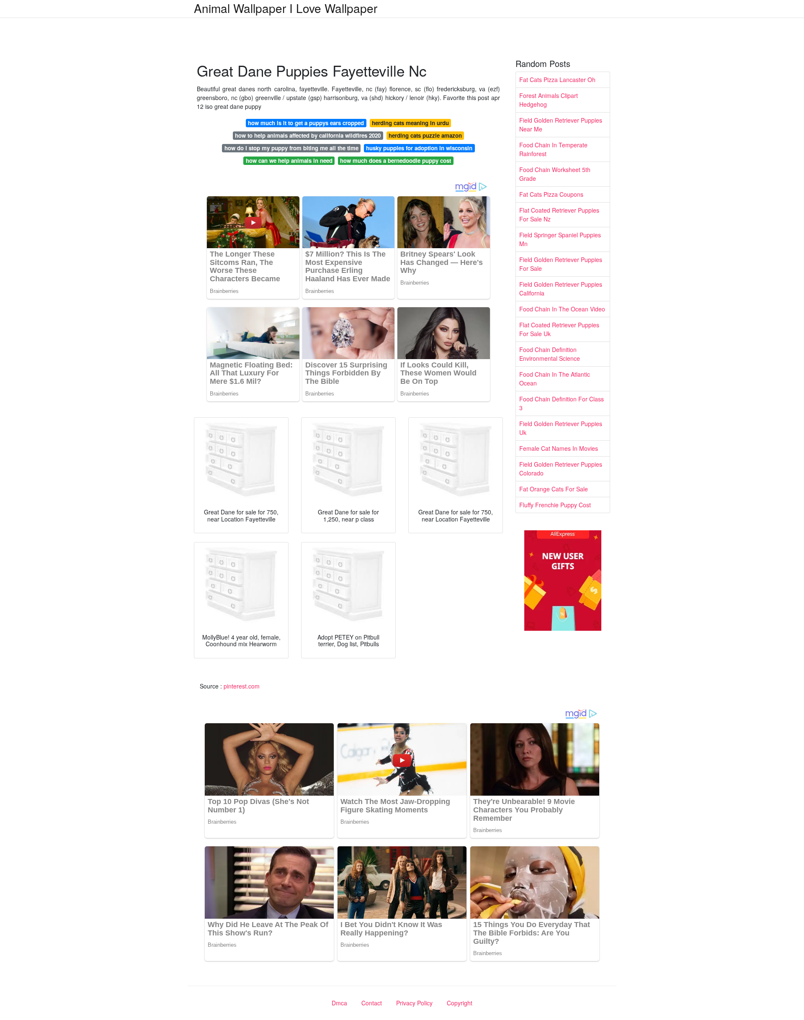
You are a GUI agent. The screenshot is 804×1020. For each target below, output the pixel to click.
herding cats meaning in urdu (410, 123)
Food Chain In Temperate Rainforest (553, 149)
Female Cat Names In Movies (558, 448)
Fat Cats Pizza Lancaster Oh (557, 79)
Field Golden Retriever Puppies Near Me (560, 124)
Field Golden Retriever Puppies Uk (560, 428)
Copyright (459, 1003)
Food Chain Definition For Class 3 (561, 403)
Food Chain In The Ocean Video (562, 309)
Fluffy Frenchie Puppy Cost (555, 505)
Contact (371, 1003)
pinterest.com (242, 686)
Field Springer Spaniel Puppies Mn (560, 239)
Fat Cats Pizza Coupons (551, 194)
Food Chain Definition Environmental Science (549, 353)
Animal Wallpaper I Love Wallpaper (285, 8)
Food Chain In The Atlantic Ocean (554, 378)
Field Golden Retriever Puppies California (560, 288)
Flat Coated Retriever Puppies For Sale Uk (559, 329)
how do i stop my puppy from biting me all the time (291, 148)
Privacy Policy (414, 1003)
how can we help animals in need (289, 160)
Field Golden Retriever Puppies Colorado (560, 468)
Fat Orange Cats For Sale (553, 489)
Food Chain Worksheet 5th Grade (554, 173)
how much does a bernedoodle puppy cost (395, 160)
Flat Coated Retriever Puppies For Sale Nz (559, 214)
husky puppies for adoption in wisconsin (419, 148)
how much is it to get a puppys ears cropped (306, 123)
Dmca (339, 1003)
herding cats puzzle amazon (425, 135)
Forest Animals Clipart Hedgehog (548, 99)
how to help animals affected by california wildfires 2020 (308, 135)
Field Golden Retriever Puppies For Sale (560, 263)
